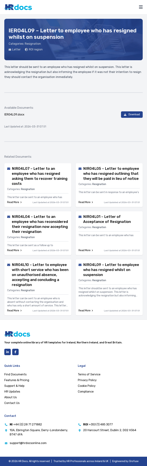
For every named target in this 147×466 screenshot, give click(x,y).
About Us (10, 397)
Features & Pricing (16, 380)
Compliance (86, 391)
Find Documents (15, 374)
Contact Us (12, 403)
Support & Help (14, 386)
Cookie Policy (87, 386)
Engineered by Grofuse (125, 461)
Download (134, 114)
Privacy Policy (87, 380)
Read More (13, 202)
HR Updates (12, 391)
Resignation (33, 43)
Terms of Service (89, 374)
